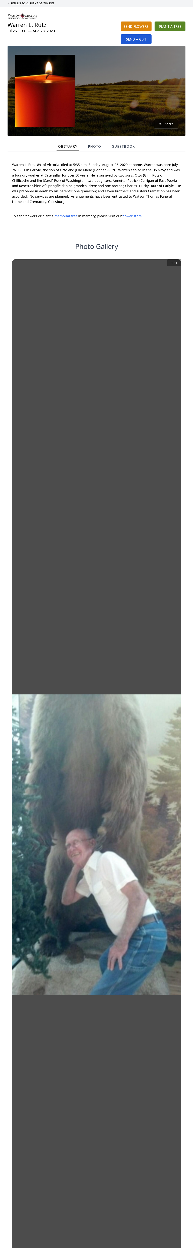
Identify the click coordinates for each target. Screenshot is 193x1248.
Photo (94, 146)
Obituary (67, 146)
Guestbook (123, 146)
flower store (132, 216)
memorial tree (65, 216)
